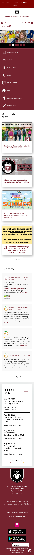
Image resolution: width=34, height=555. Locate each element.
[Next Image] (31, 41)
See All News (17, 259)
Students (24, 2)
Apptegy (20, 552)
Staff (16, 2)
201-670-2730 (17, 493)
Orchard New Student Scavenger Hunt (13, 402)
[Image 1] (10, 45)
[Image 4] (18, 45)
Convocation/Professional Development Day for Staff (14, 419)
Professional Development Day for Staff (13, 448)
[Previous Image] (2, 41)
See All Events (17, 461)
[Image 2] (13, 45)
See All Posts (17, 377)
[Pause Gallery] (17, 41)
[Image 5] (21, 45)
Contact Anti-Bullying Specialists (17, 512)
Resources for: (7, 2)
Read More (24, 293)
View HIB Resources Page (17, 516)
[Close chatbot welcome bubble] (13, 544)
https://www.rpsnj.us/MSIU (14, 289)
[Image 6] (24, 45)
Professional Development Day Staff (15, 434)
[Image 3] (16, 45)
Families (15, 6)
